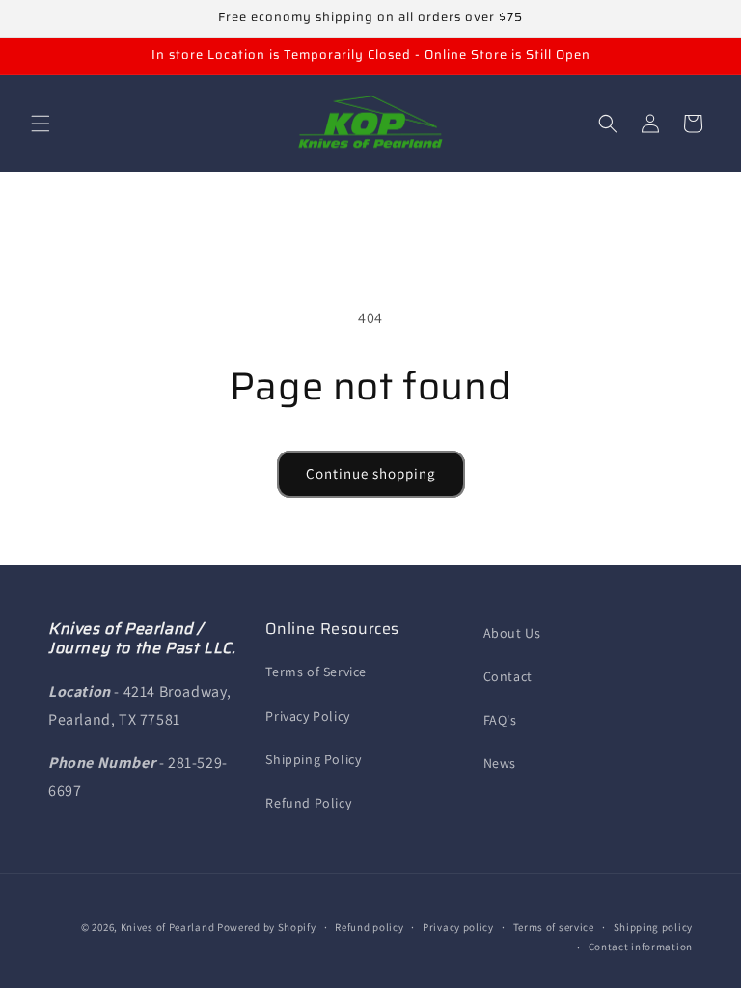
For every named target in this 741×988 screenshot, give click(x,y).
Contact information (641, 946)
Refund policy (369, 927)
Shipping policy (654, 927)
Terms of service (553, 927)
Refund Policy (308, 802)
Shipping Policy (313, 759)
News (499, 763)
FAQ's (500, 719)
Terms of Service (316, 671)
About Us (512, 633)
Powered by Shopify (266, 927)
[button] (40, 123)
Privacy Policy (307, 716)
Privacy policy (458, 927)
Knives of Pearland (168, 927)
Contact (508, 676)
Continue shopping (371, 473)
